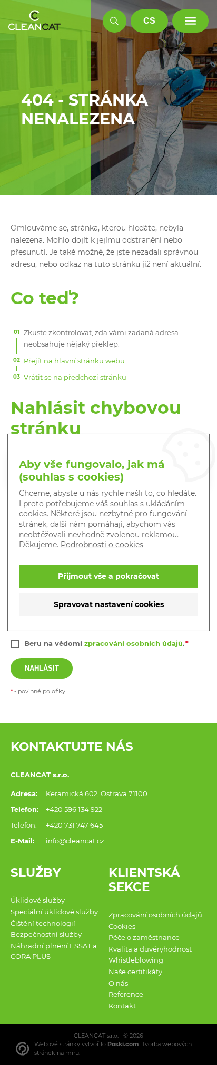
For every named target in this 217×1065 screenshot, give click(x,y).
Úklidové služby (38, 900)
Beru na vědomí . (104, 643)
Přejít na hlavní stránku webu (74, 361)
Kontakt (122, 1005)
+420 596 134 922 (74, 809)
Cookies (121, 926)
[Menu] (190, 21)
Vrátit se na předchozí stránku (75, 377)
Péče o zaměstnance (144, 937)
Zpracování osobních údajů (155, 915)
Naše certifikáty (135, 971)
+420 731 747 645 (74, 825)
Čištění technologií (43, 923)
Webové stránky (57, 1044)
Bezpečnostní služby (46, 934)
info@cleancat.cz (75, 841)
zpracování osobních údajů (133, 643)
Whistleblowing (135, 960)
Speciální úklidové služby (54, 911)
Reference (125, 994)
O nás (118, 983)
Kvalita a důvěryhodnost (150, 949)
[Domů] (34, 21)
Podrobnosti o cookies (102, 544)
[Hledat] (114, 21)
